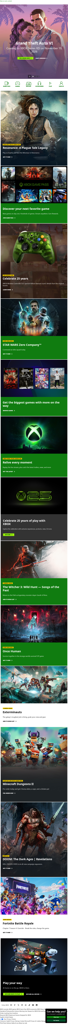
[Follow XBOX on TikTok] (29, 1005)
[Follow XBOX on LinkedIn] (36, 1005)
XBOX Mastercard (10, 1015)
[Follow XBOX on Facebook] (14, 1005)
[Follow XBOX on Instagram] (22, 1005)
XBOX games (12, 1009)
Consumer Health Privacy (7, 1021)
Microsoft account (43, 1011)
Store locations (13, 1013)
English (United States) (6, 1017)
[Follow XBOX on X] (18, 1005)
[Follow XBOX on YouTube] (33, 1005)
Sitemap (17, 1021)
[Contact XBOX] (11, 1005)
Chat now (56, 1017)
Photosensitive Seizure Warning (15, 1011)
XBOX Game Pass (21, 1009)
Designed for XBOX (25, 1015)
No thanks (56, 1020)
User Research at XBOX (31, 1011)
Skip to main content (6, 1)
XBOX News (40, 1009)
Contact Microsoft (25, 1021)
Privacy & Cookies (35, 1021)
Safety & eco (15, 1023)
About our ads (23, 1023)
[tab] (33, 76)
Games (18, 1015)
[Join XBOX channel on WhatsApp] (25, 1005)
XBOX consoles (4, 1009)
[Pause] (29, 76)
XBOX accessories (32, 1009)
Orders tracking (4, 1013)
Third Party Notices (5, 1023)
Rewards (2, 1015)
